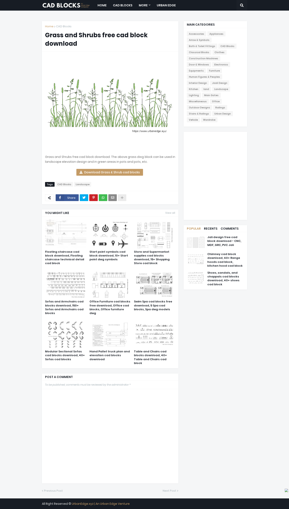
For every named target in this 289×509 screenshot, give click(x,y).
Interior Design (198, 83)
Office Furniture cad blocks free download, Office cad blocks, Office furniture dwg (109, 307)
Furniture (214, 70)
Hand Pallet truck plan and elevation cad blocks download (109, 355)
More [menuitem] (143, 5)
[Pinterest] (93, 197)
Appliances (216, 34)
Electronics (221, 64)
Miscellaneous (198, 101)
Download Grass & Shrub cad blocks (112, 172)
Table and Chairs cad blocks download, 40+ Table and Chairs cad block (150, 357)
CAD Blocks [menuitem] (122, 5)
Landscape (82, 184)
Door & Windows (199, 64)
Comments (230, 228)
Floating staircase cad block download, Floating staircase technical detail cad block (64, 257)
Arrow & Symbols (199, 40)
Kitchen (193, 89)
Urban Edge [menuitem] (166, 5)
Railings (220, 107)
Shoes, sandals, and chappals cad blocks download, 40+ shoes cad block (223, 278)
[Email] (112, 197)
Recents (210, 228)
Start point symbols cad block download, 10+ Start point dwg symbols (108, 255)
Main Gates (211, 95)
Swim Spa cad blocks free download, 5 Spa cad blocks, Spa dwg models (153, 305)
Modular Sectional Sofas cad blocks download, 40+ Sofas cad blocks (65, 355)
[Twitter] (84, 197)
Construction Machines (203, 58)
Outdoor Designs (199, 107)
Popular (194, 228)
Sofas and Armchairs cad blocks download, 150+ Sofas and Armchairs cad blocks (64, 307)
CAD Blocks (64, 26)
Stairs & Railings (199, 113)
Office (216, 101)
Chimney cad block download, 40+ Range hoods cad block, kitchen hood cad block (225, 260)
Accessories (196, 34)
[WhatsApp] (103, 197)
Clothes (219, 52)
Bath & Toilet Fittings (202, 46)
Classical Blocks (199, 52)
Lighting (194, 95)
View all (170, 213)
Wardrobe (209, 119)
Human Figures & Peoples (204, 77)
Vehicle (193, 119)
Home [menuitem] (102, 5)
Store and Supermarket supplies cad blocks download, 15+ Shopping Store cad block (152, 257)
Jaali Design (219, 83)
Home (49, 26)
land (206, 89)
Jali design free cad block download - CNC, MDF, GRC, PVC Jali (224, 241)
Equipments (196, 70)
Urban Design (222, 113)
